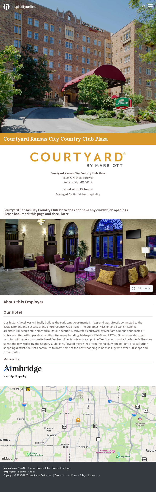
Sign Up (22, 468)
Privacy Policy (78, 475)
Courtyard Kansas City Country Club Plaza (78, 173)
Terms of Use (62, 475)
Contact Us (94, 475)
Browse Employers (62, 468)
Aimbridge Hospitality (86, 194)
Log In (31, 468)
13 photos (143, 288)
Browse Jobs (43, 468)
